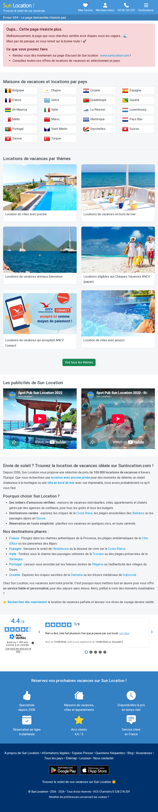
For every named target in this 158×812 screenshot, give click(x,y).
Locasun (85, 758)
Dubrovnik (129, 575)
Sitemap (71, 758)
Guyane (134, 100)
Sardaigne (16, 559)
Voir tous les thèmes (79, 362)
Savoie (40, 518)
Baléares (138, 513)
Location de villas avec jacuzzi (103, 340)
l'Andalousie (61, 549)
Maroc (55, 119)
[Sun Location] (18, 5)
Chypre (55, 90)
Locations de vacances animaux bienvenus (34, 276)
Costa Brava (84, 513)
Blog (130, 753)
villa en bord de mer (61, 483)
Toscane (98, 554)
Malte (15, 119)
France (16, 100)
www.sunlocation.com (114, 55)
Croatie (95, 90)
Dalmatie (77, 575)
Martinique (97, 119)
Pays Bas (135, 119)
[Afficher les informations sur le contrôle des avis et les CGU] (32, 642)
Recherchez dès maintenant (27, 602)
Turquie (55, 138)
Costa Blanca (116, 549)
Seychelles (97, 129)
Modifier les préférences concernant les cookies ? (79, 797)
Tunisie (16, 138)
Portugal (17, 129)
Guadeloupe (98, 100)
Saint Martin (58, 129)
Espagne (135, 90)
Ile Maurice (19, 109)
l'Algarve (97, 564)
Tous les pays (53, 758)
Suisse (134, 129)
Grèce (54, 100)
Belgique (17, 90)
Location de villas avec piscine (26, 214)
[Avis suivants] (152, 632)
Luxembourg (137, 109)
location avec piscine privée (70, 477)
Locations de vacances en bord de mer (109, 214)
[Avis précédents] (39, 632)
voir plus (124, 633)
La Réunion (97, 109)
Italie (54, 109)
